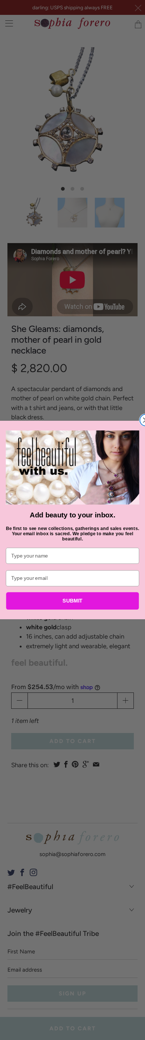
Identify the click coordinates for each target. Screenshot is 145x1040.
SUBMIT (72, 601)
